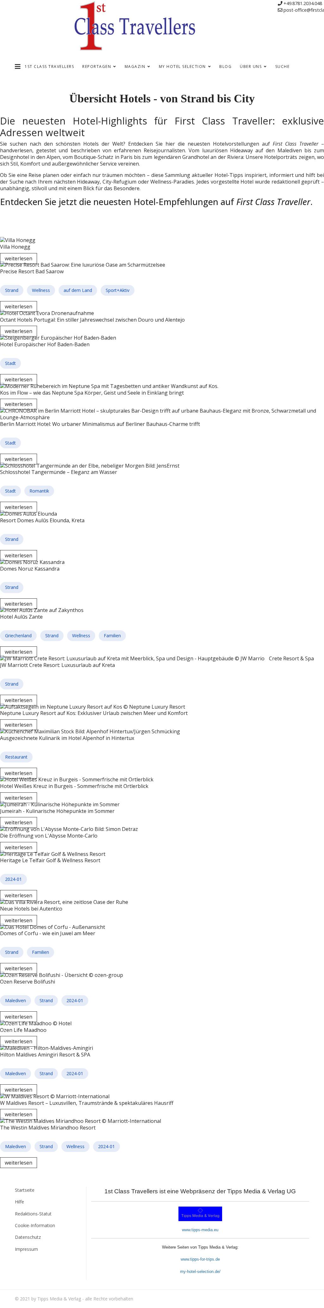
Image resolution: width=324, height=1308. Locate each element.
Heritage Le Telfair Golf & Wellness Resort (50, 860)
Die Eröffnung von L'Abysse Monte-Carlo (48, 835)
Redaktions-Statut (33, 1214)
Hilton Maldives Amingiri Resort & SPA (45, 1054)
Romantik (39, 491)
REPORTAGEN (96, 66)
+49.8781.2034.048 (303, 3)
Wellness (41, 290)
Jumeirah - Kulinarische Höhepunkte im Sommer (57, 811)
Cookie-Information (35, 1225)
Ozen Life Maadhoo (23, 1029)
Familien (112, 636)
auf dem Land (78, 290)
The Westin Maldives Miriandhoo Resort (48, 1127)
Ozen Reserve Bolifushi (27, 981)
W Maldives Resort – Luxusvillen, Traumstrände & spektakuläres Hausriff (86, 1102)
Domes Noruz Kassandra (29, 568)
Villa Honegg (15, 246)
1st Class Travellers (49, 66)
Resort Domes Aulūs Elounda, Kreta (42, 520)
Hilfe (19, 1202)
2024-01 (13, 879)
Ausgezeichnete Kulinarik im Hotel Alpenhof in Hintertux (67, 738)
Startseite (24, 1190)
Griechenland (18, 636)
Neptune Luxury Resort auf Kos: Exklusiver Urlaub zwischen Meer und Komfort (94, 713)
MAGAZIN (135, 66)
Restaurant (16, 757)
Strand (11, 290)
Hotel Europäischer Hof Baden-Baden (45, 344)
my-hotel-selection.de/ (200, 1271)
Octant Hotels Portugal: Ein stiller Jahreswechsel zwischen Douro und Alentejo (92, 319)
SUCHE (282, 66)
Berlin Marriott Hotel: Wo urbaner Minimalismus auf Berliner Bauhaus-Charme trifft (100, 424)
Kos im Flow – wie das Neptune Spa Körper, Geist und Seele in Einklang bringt (92, 392)
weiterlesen (18, 258)
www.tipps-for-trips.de (200, 1259)
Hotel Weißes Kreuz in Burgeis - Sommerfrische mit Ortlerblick (74, 786)
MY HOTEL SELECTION (182, 66)
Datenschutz (28, 1237)
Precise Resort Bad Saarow (32, 271)
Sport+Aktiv (117, 290)
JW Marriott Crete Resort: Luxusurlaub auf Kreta (57, 665)
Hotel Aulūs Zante (21, 616)
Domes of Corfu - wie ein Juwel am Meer (47, 933)
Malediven (15, 1000)
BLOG (225, 66)
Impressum (26, 1249)
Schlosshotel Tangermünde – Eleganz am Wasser (58, 472)
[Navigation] (18, 66)
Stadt (10, 363)
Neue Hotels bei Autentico (31, 908)
